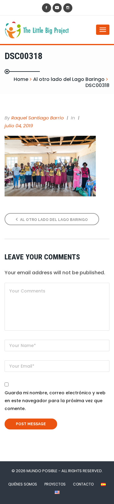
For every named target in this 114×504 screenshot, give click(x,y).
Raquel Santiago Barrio (37, 118)
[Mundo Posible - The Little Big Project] (29, 29)
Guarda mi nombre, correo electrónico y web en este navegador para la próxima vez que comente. (55, 401)
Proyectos (55, 484)
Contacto (83, 484)
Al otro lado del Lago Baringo (53, 220)
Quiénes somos (22, 484)
